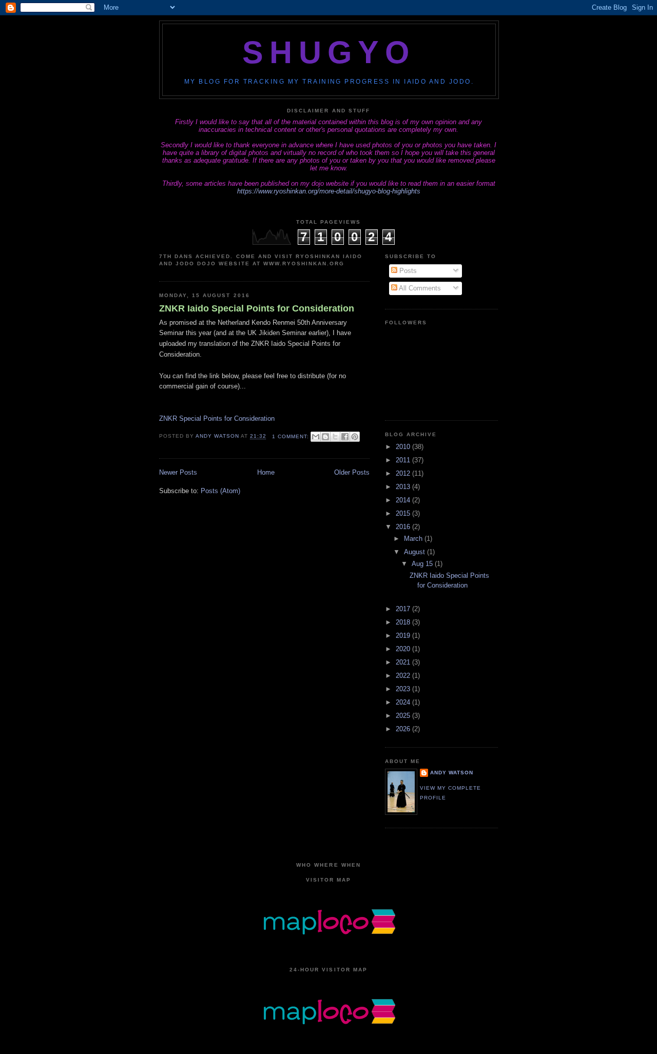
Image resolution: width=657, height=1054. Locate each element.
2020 (404, 649)
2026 (404, 729)
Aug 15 (423, 564)
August (415, 552)
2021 (404, 662)
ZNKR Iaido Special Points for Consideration (256, 308)
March (414, 538)
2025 (404, 715)
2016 (404, 527)
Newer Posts (178, 472)
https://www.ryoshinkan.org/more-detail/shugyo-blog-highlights (328, 191)
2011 (404, 460)
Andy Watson (451, 772)
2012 (404, 473)
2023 (404, 689)
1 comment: (291, 436)
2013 (404, 487)
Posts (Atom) (220, 491)
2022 (404, 675)
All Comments (419, 288)
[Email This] (316, 437)
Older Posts (352, 472)
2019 (404, 635)
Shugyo (328, 52)
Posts (407, 271)
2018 (404, 622)
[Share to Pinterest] (355, 437)
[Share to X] (335, 437)
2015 (404, 513)
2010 (404, 447)
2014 (404, 500)
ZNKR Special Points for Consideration (217, 418)
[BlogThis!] (325, 437)
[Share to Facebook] (345, 437)
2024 (404, 702)
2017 (404, 609)
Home (266, 472)
